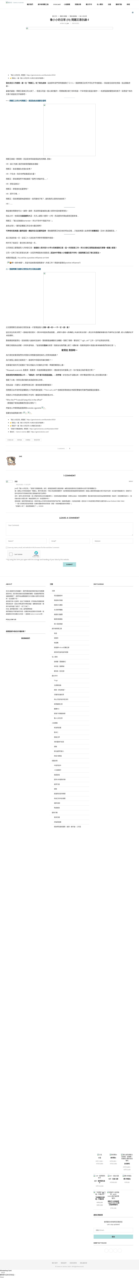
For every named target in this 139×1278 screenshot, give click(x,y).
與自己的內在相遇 (59, 798)
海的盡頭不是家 (59, 742)
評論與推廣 (57, 822)
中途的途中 (57, 765)
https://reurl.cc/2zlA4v (122, 856)
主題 (109, 4)
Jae (68, 23)
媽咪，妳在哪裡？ (59, 690)
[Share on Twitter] (75, 448)
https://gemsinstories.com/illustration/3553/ (41, 75)
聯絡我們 (63, 1263)
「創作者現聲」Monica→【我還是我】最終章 (108, 1012)
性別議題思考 (58, 596)
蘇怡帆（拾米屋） (59, 671)
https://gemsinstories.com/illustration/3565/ (44, 429)
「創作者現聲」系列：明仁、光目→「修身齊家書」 (110, 1020)
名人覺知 (100, 4)
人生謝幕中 (57, 770)
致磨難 (56, 643)
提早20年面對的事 (59, 779)
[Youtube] (126, 13)
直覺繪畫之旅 (58, 704)
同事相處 (19, 440)
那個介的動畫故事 (59, 713)
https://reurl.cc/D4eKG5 (105, 864)
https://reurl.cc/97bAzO (101, 876)
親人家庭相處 (58, 624)
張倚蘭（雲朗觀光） (60, 662)
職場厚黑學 (37, 440)
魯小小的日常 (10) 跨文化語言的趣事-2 (32, 78)
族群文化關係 (58, 605)
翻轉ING (56, 709)
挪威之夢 (57, 737)
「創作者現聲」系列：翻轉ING (103, 1008)
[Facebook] (121, 13)
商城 (128, 4)
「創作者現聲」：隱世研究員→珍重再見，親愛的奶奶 (110, 1016)
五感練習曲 (57, 685)
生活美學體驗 (58, 610)
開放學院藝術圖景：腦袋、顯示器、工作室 (67, 827)
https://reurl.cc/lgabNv (117, 851)
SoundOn (110, 730)
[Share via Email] (81, 448)
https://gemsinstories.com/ (40, 432)
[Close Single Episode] (112, 802)
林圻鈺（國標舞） (59, 666)
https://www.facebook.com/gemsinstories (113, 910)
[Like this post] (71, 448)
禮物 (55, 789)
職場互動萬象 (58, 619)
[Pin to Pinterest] (77, 448)
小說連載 (67, 4)
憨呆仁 (56, 732)
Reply (131, 481)
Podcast (57, 4)
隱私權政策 (83, 1263)
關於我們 (30, 4)
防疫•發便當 (58, 756)
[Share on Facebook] (73, 448)
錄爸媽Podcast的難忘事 (61, 647)
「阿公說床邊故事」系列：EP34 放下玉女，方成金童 (110, 1024)
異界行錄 (57, 784)
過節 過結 (57, 803)
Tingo (56, 680)
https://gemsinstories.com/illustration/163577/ (110, 843)
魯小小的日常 (58, 718)
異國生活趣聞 (58, 614)
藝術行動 (119, 4)
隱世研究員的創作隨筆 (61, 652)
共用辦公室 (10, 440)
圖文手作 (89, 4)
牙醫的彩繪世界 (59, 694)
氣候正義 (57, 817)
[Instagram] (124, 13)
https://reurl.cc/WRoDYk (124, 869)
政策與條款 (73, 1263)
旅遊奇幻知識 (58, 600)
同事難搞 (28, 440)
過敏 (55, 746)
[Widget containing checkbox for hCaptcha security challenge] (23, 554)
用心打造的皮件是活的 (61, 699)
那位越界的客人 (59, 751)
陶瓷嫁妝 (57, 808)
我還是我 (57, 775)
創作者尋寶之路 (43, 4)
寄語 (55, 633)
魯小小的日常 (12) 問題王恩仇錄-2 (30, 426)
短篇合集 (78, 4)
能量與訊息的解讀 (59, 794)
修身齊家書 (57, 728)
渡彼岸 (56, 638)
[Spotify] (128, 13)
